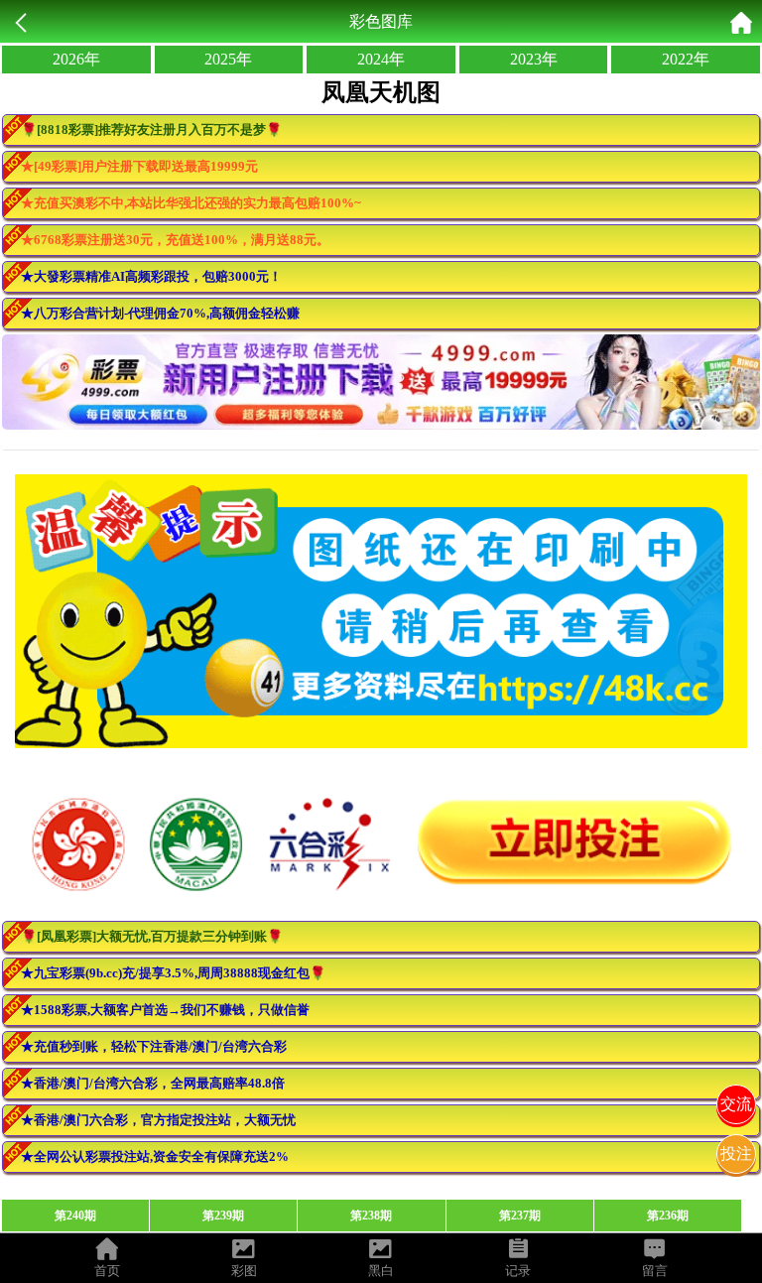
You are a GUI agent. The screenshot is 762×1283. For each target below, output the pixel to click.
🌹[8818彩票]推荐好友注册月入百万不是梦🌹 (151, 129)
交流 (736, 1103)
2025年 (228, 59)
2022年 (685, 59)
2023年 (534, 59)
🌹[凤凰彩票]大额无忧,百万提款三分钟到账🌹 (152, 936)
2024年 (381, 59)
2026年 (76, 59)
